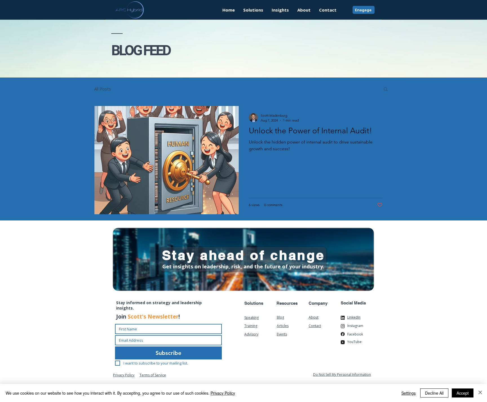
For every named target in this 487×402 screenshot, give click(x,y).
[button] (280, 10)
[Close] (480, 392)
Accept (463, 393)
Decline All (434, 393)
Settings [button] (408, 393)
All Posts (102, 89)
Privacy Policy (223, 393)
